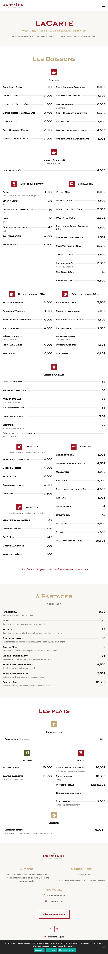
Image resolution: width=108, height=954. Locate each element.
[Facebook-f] (51, 929)
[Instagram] (57, 929)
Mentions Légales (66, 950)
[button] (103, 6)
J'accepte (39, 950)
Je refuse (51, 950)
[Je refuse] (104, 947)
